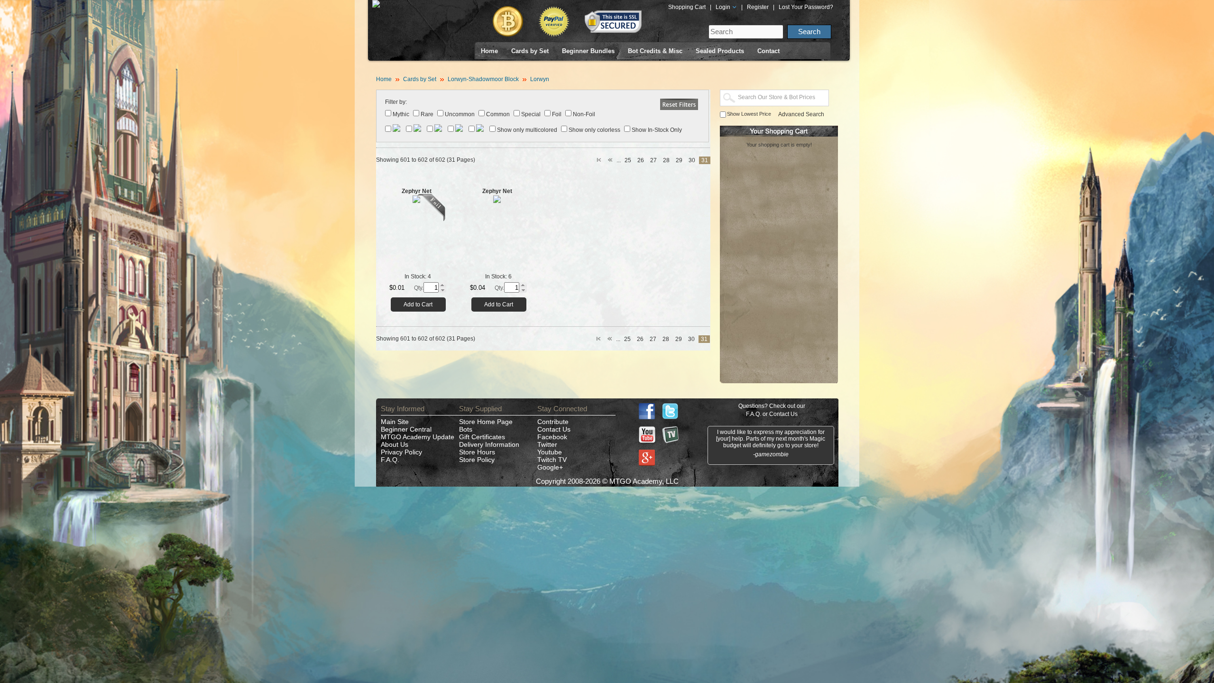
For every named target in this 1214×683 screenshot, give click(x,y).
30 (692, 160)
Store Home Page (486, 421)
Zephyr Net (417, 191)
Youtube (549, 452)
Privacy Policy (401, 452)
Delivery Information (489, 444)
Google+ (550, 467)
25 (628, 160)
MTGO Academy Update (417, 437)
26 (640, 160)
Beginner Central (406, 429)
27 (653, 160)
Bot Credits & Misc (655, 51)
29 (679, 160)
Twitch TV (552, 459)
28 (666, 160)
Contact (768, 51)
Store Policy (477, 459)
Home (489, 51)
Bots (465, 429)
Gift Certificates (482, 437)
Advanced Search (801, 114)
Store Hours (477, 452)
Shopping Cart (687, 7)
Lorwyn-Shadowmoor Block (483, 79)
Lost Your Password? (806, 7)
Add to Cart (418, 304)
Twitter (547, 444)
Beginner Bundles (588, 51)
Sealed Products (720, 51)
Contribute (553, 421)
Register (758, 7)
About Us (394, 444)
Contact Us (553, 429)
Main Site (395, 421)
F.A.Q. (390, 459)
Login (724, 7)
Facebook (552, 437)
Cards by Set (530, 51)
